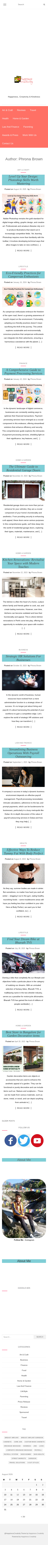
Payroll (38, 1450)
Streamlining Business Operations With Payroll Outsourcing (23, 753)
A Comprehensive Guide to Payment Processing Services (23, 371)
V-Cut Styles (33, 1462)
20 (24, 1500)
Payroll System (11, 1454)
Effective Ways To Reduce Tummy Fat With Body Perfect (23, 851)
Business (23, 650)
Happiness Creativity (36, 1533)
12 (18, 1495)
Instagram (29, 1240)
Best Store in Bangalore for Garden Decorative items (23, 1033)
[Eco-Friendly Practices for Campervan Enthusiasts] (23, 297)
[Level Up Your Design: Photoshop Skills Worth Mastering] (23, 204)
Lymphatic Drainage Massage (19, 1450)
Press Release (24, 1402)
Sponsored (24, 1412)
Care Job (18, 1442)
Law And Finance (10, 127)
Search (39, 1337)
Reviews (21, 110)
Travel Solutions (17, 1462)
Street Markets (19, 1458)
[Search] (44, 5)
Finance (23, 363)
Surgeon (32, 1458)
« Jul (23, 1516)
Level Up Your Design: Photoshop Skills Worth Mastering (23, 180)
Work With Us (30, 135)
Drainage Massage (12, 1446)
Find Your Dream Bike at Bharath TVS (23, 940)
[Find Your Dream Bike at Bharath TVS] (23, 963)
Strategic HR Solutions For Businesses (23, 658)
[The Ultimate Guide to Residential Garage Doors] (23, 490)
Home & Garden (21, 118)
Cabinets (7, 1442)
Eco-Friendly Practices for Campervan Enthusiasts (23, 274)
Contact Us (7, 143)
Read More (23, 251)
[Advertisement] (24, 34)
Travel (33, 110)
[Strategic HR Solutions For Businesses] (23, 680)
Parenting (28, 127)
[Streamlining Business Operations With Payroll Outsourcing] (23, 777)
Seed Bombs (26, 1454)
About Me (24, 1261)
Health (5, 118)
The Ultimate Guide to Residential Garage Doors (23, 468)
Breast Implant (12, 1437)
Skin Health (39, 1454)
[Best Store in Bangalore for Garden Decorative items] (23, 1058)
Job (35, 1446)
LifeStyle (23, 266)
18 (11, 1500)
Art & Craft (7, 110)
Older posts (8, 1121)
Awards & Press (10, 135)
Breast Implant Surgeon (32, 1437)
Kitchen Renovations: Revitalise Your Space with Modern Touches (23, 563)
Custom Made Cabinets (35, 1442)
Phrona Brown (35, 189)
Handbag (27, 1446)
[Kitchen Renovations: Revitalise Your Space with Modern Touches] (23, 587)
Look (41, 1446)
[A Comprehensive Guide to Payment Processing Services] (23, 394)
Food (24, 1370)
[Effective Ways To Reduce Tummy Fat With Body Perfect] (23, 874)
